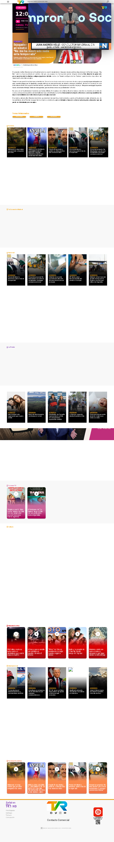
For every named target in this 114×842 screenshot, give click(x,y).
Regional (52, 412)
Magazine (11, 412)
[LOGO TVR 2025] (20, 1)
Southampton (36, 116)
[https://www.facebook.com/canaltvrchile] (51, 813)
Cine (12, 147)
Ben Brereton (54, 116)
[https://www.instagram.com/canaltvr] (60, 813)
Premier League (19, 116)
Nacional (73, 147)
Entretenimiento (32, 147)
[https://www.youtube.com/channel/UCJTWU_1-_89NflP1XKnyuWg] (65, 813)
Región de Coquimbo (32, 412)
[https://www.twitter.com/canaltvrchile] (56, 813)
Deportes (18, 41)
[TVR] (8, 1)
